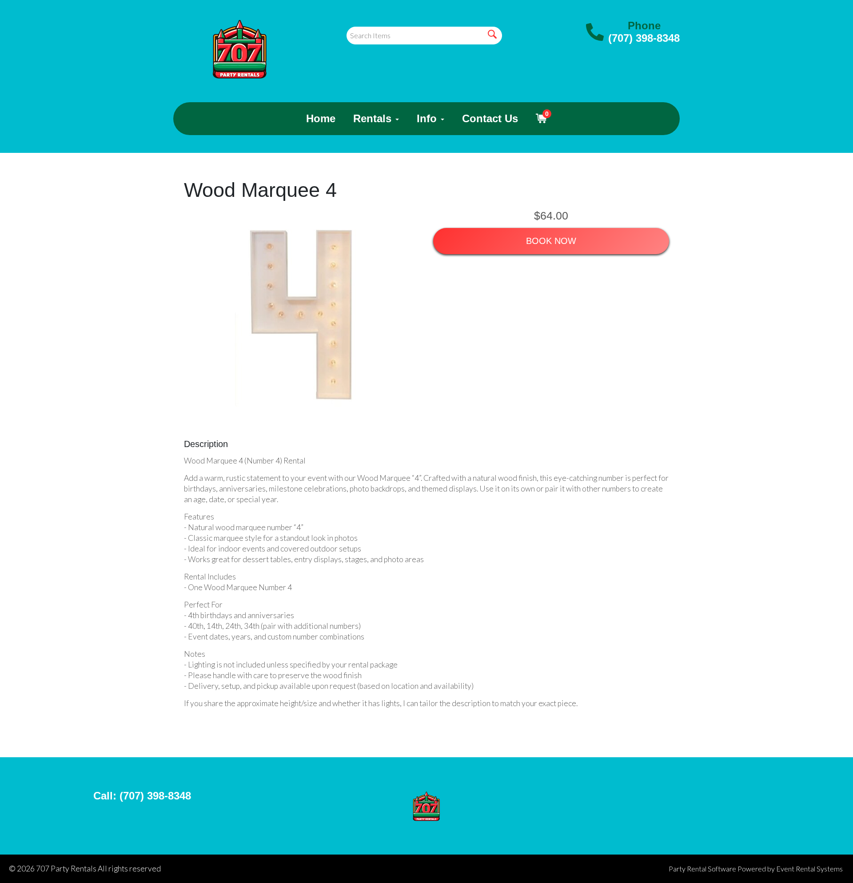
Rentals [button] (374, 118)
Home (320, 118)
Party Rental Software (702, 868)
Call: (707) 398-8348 (142, 796)
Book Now (551, 241)
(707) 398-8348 (644, 38)
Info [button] (428, 118)
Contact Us (490, 118)
